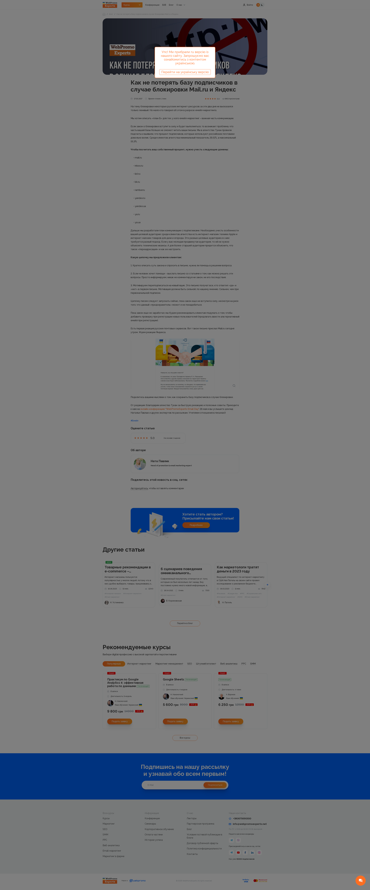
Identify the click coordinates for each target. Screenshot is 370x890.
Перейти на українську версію (185, 72)
